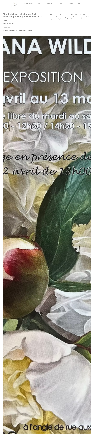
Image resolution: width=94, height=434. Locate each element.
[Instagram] (79, 3)
